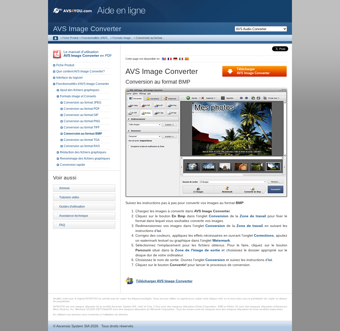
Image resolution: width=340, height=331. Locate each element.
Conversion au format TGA (82, 140)
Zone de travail (253, 216)
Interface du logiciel (69, 77)
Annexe (64, 188)
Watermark (221, 240)
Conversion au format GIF (81, 115)
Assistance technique (73, 216)
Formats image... (123, 37)
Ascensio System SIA (72, 326)
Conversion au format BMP (83, 133)
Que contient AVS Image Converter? (80, 71)
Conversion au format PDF (82, 108)
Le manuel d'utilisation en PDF (87, 53)
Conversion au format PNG (82, 121)
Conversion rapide (72, 164)
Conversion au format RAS (82, 146)
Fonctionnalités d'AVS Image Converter (82, 84)
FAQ (62, 225)
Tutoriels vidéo (69, 197)
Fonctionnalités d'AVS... (95, 37)
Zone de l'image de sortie (197, 250)
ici (159, 231)
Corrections (264, 235)
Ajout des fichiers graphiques (79, 90)
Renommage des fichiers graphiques (85, 158)
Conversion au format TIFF (82, 127)
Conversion (218, 216)
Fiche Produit (70, 37)
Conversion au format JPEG (82, 102)
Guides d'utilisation (72, 206)
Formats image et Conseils (78, 96)
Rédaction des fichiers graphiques (83, 152)
